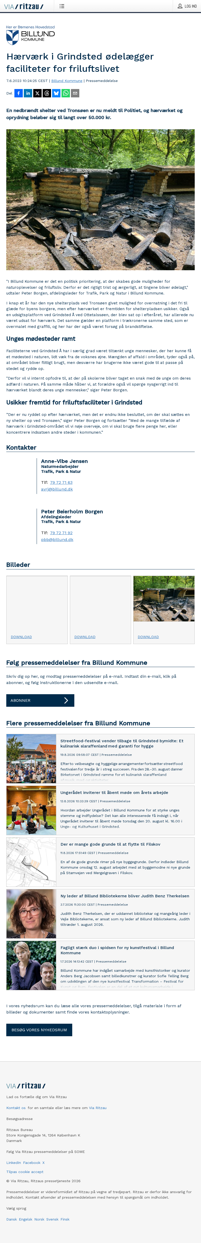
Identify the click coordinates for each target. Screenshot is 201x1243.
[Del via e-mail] (75, 93)
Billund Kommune (66, 81)
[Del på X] (37, 93)
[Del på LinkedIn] (28, 93)
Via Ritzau (98, 1108)
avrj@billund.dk (57, 489)
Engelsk (25, 1219)
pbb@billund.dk (57, 539)
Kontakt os (16, 1108)
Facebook (31, 1162)
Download (21, 637)
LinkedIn (13, 1162)
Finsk (64, 1219)
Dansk (11, 1219)
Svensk (52, 1219)
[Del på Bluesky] (56, 93)
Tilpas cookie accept (24, 1172)
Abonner (20, 700)
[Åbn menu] (62, 6)
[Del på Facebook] (18, 93)
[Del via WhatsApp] (66, 93)
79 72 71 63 (61, 482)
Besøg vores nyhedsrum (39, 1029)
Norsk (39, 1219)
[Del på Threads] (47, 93)
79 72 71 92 (61, 533)
